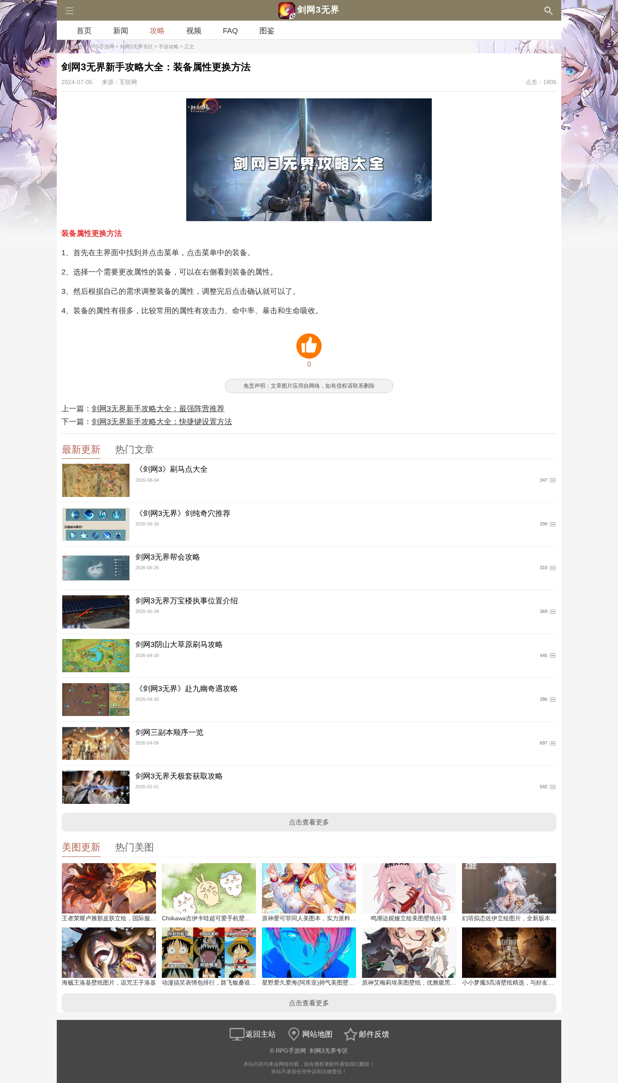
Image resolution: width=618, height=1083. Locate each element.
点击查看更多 (309, 822)
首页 (84, 30)
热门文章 (134, 449)
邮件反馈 (374, 1034)
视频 (193, 30)
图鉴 (267, 30)
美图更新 (81, 847)
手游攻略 (168, 47)
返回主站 (261, 1034)
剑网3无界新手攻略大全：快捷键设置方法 (162, 421)
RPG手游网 (101, 47)
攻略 (157, 30)
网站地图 (317, 1034)
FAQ (230, 30)
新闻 (120, 30)
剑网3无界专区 (136, 47)
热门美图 (134, 847)
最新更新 (81, 449)
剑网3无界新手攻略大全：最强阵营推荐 (158, 408)
